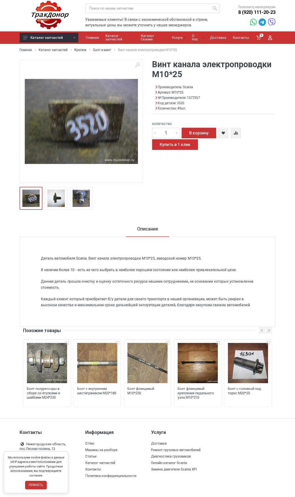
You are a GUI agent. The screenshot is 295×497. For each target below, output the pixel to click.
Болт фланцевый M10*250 (140, 391)
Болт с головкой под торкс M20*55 (244, 391)
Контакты (93, 469)
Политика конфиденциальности (110, 476)
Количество (162, 124)
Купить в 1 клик (175, 144)
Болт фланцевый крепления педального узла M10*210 (196, 393)
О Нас (89, 443)
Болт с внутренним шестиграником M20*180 (96, 391)
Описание (147, 229)
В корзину (199, 132)
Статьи (90, 456)
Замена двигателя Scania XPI (174, 469)
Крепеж (80, 50)
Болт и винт (102, 50)
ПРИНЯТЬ (36, 485)
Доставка (159, 443)
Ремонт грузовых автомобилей (176, 450)
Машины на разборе (101, 450)
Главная (26, 50)
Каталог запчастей (46, 38)
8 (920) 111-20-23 (256, 12)
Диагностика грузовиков (171, 456)
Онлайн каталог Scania (169, 463)
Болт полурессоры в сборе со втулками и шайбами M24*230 (43, 393)
